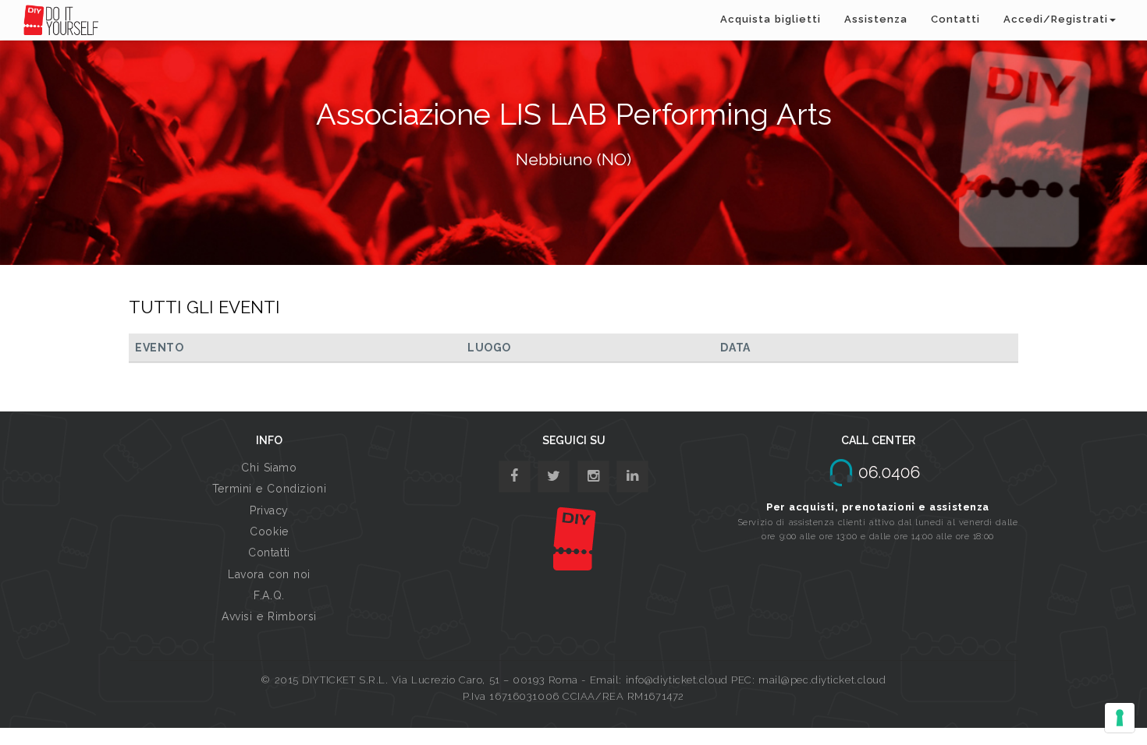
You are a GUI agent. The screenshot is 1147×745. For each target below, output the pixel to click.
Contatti (955, 19)
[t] (553, 476)
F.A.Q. (269, 595)
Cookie (269, 531)
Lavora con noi (269, 574)
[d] (593, 476)
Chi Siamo (269, 467)
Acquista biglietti (770, 19)
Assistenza (875, 19)
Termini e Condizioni (269, 488)
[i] (632, 476)
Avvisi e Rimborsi (269, 616)
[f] (514, 476)
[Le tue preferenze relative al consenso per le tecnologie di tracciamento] (1120, 718)
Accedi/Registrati (1055, 19)
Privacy (269, 510)
